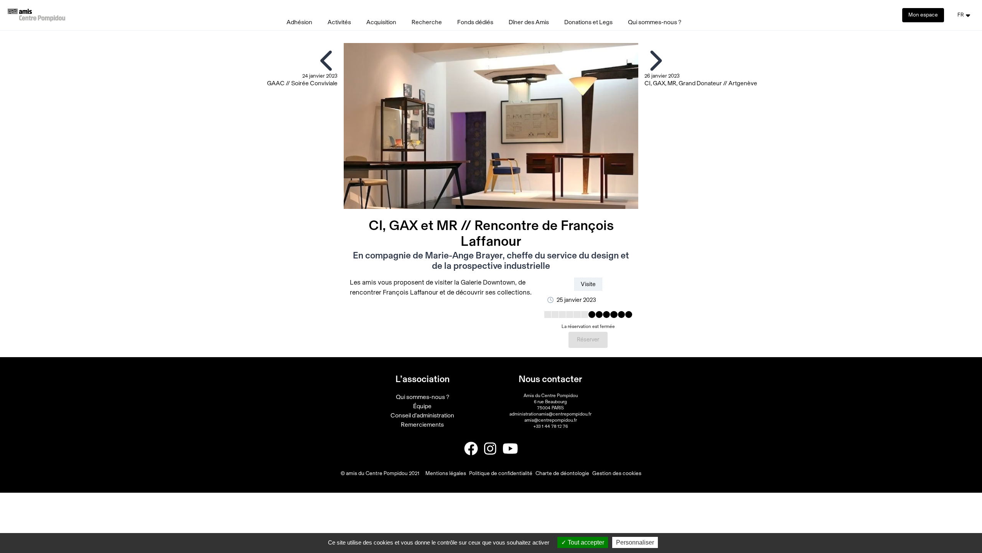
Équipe (422, 406)
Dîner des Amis (529, 22)
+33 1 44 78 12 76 (550, 426)
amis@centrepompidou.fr (550, 420)
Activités (339, 22)
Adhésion (299, 22)
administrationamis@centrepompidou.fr (550, 414)
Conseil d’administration (422, 415)
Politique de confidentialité (500, 473)
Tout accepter (585, 542)
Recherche (427, 22)
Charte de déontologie (562, 473)
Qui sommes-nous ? (654, 22)
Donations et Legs (588, 22)
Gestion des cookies (616, 473)
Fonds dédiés (475, 22)
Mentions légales (445, 473)
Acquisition (381, 22)
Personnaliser (635, 542)
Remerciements (422, 425)
